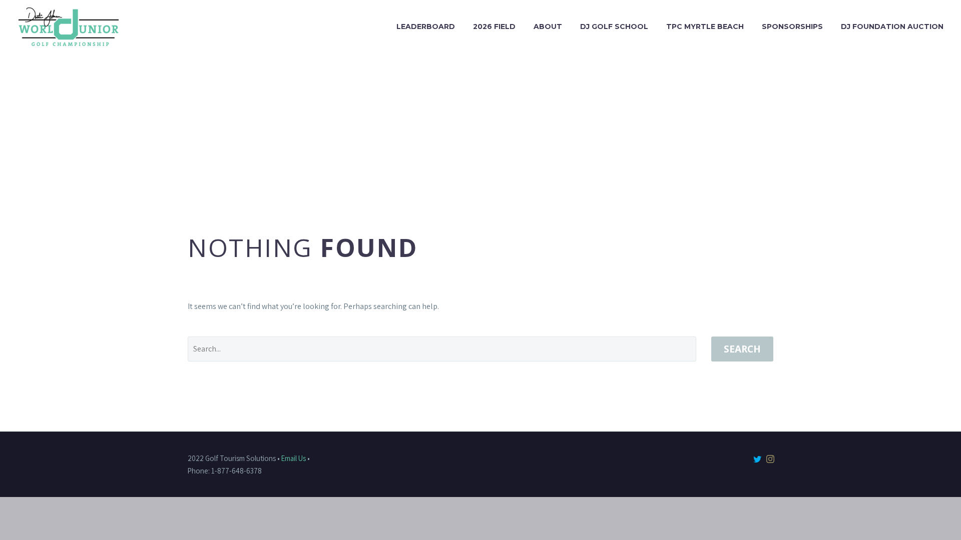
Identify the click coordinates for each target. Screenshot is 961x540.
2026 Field (494, 26)
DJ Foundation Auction (892, 26)
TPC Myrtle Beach (705, 26)
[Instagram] (770, 459)
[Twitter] (757, 459)
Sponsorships (792, 26)
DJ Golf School (614, 26)
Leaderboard (425, 26)
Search (742, 349)
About (548, 26)
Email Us (293, 458)
